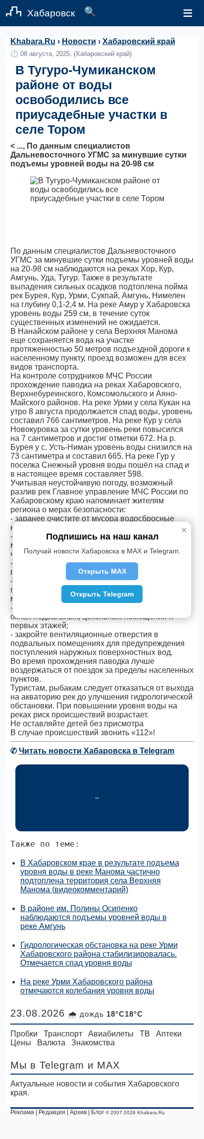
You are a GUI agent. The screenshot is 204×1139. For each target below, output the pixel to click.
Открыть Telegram (102, 594)
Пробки (24, 1034)
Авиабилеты (111, 1034)
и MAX (104, 1065)
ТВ (145, 1034)
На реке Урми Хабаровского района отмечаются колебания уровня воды (87, 986)
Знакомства (93, 1042)
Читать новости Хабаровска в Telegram (96, 751)
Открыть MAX (102, 571)
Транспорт (63, 1034)
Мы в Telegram (47, 1065)
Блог (97, 1112)
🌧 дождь (105, 1014)
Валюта (51, 1042)
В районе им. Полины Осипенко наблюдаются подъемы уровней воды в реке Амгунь (93, 917)
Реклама (22, 1112)
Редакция (52, 1112)
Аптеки (169, 1034)
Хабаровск (51, 13)
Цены (20, 1042)
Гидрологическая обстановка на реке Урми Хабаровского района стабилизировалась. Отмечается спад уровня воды (99, 954)
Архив (78, 1112)
